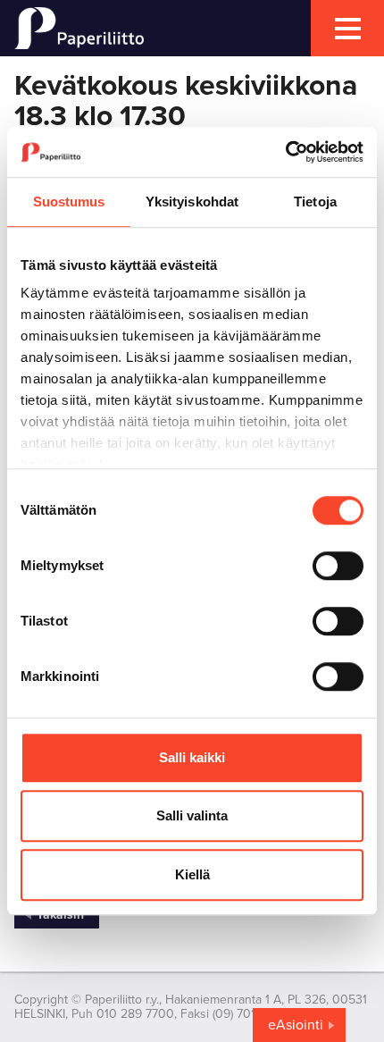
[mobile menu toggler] (347, 28)
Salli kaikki (192, 757)
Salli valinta (192, 815)
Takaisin (60, 914)
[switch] (338, 565)
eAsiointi (295, 1025)
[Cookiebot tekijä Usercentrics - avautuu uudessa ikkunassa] (285, 152)
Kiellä (192, 874)
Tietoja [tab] (315, 201)
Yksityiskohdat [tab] (192, 201)
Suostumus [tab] (69, 201)
